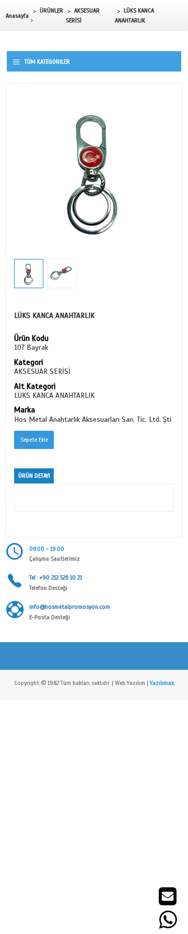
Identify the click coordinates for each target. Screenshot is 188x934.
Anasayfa (17, 15)
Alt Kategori (34, 387)
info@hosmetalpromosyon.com (69, 606)
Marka (24, 410)
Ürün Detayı (34, 475)
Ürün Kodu (31, 338)
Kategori (28, 362)
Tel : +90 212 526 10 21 (55, 577)
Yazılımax (162, 683)
